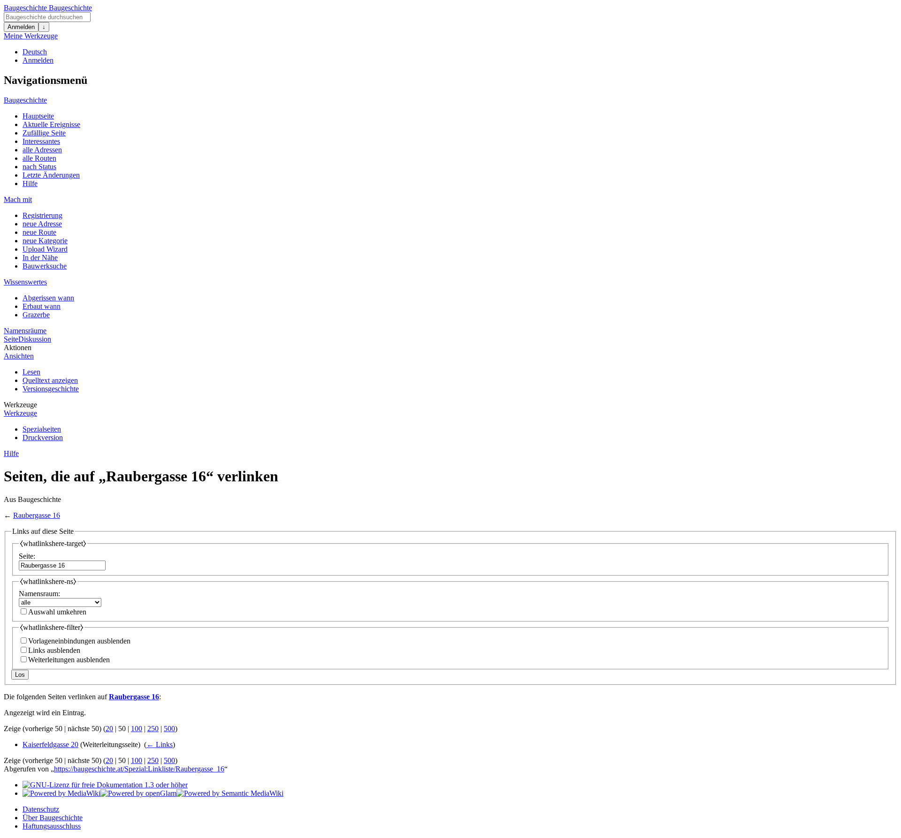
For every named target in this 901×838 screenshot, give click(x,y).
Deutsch (35, 52)
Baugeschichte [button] (25, 100)
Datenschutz (41, 809)
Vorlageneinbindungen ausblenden (79, 641)
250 (153, 729)
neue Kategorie (45, 241)
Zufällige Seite (44, 133)
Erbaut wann (42, 306)
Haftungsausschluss (52, 826)
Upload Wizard (45, 249)
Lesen (31, 372)
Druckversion (43, 437)
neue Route (39, 232)
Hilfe (30, 183)
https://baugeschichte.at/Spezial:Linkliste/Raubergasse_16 (139, 769)
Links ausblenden (54, 650)
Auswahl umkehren (57, 612)
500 (169, 729)
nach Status (39, 167)
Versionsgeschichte (51, 389)
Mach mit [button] (18, 199)
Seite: (27, 556)
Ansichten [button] (19, 356)
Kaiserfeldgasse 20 (50, 744)
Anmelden (21, 26)
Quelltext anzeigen (50, 380)
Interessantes (41, 141)
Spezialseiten (42, 429)
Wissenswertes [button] (25, 282)
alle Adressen (42, 150)
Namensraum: (39, 594)
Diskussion (34, 339)
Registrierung (42, 215)
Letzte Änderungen (51, 175)
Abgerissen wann (48, 298)
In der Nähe (40, 258)
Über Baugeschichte (53, 818)
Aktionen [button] (17, 348)
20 (109, 729)
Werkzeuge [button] (20, 405)
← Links (159, 744)
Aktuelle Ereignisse (51, 124)
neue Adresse (42, 224)
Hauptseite (38, 116)
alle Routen (39, 158)
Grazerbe (36, 315)
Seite (11, 339)
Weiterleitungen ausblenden (69, 660)
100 (136, 729)
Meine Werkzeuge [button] (31, 36)
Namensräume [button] (25, 331)
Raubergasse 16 (36, 515)
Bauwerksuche (45, 266)
